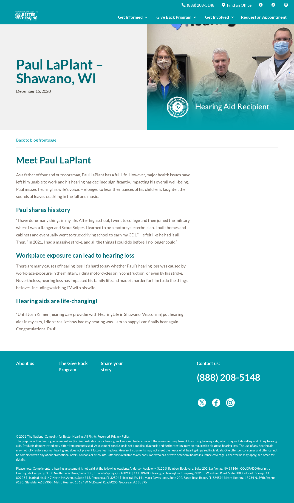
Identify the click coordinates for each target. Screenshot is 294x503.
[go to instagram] (230, 404)
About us (25, 363)
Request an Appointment (264, 17)
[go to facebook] (216, 404)
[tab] (132, 17)
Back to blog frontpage (36, 139)
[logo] (28, 15)
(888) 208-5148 (228, 377)
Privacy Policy (120, 436)
